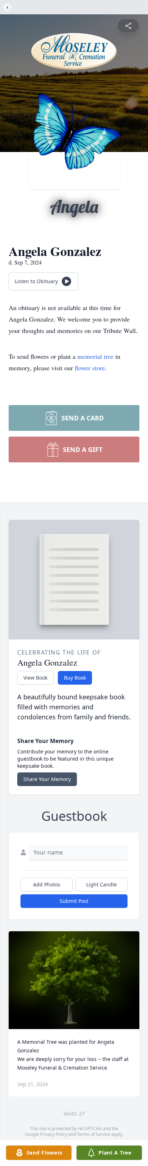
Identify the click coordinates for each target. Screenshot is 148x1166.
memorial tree (95, 356)
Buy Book (75, 677)
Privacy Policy (53, 1134)
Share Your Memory (47, 779)
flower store (90, 367)
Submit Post (74, 901)
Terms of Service (93, 1134)
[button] (74, 980)
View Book (35, 677)
